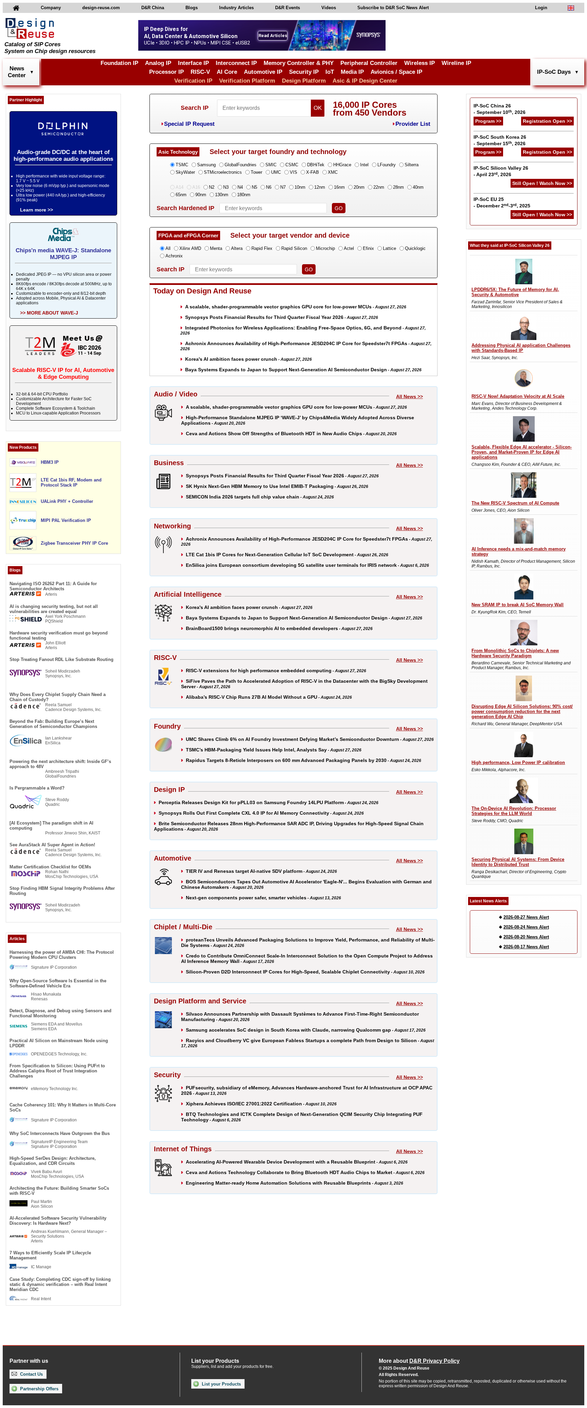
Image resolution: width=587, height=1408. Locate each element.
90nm (200, 194)
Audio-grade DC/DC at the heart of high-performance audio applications (63, 155)
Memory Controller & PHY (299, 63)
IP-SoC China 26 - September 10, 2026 (500, 109)
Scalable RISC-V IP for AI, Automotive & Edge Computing (63, 373)
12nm (319, 187)
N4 (240, 187)
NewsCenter (17, 72)
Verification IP (193, 81)
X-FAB (312, 172)
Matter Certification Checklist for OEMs (50, 866)
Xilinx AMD (190, 248)
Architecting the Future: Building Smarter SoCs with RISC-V (59, 1191)
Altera (237, 248)
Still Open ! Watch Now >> (542, 183)
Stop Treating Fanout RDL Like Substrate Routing (61, 659)
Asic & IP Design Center (365, 81)
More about (419, 1361)
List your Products (220, 1384)
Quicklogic (415, 248)
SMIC (271, 164)
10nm (300, 187)
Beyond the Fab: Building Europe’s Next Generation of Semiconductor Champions (53, 724)
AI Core (227, 72)
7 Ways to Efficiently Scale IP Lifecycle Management (50, 1255)
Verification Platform (247, 81)
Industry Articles (236, 7)
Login (541, 7)
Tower (256, 172)
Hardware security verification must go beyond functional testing (59, 635)
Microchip (325, 248)
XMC (333, 172)
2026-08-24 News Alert (526, 927)
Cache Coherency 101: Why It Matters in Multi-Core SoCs (63, 1107)
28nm (398, 187)
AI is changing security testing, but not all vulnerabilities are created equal (54, 609)
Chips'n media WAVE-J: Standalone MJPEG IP (63, 253)
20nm (359, 187)
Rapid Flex (261, 248)
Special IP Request (189, 124)
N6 (268, 187)
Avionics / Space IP (396, 72)
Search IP (195, 107)
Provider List (412, 124)
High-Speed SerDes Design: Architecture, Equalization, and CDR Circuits (53, 1161)
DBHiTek (315, 164)
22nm (378, 187)
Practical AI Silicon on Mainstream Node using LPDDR (59, 1043)
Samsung (206, 164)
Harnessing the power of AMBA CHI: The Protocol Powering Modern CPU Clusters (62, 955)
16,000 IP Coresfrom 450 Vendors (369, 109)
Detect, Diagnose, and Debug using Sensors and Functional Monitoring (60, 1013)
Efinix (368, 248)
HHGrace (342, 164)
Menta (216, 248)
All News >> (409, 396)
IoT (329, 72)
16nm (339, 187)
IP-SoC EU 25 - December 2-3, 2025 (502, 202)
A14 (179, 187)
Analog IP (158, 63)
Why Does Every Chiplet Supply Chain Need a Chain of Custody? (58, 697)
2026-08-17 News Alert (526, 946)
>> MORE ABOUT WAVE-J (49, 313)
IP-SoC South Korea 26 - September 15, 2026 (500, 140)
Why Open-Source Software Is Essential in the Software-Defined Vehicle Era (58, 983)
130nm (221, 194)
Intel (364, 164)
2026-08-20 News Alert (526, 936)
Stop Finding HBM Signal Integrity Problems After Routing (62, 891)
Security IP (304, 72)
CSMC (291, 164)
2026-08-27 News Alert (526, 917)
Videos (328, 7)
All (168, 248)
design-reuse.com (101, 7)
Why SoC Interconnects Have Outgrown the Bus (60, 1133)
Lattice (389, 248)
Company (51, 7)
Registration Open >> (547, 121)
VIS (293, 172)
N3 (226, 187)
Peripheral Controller (368, 63)
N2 (211, 187)
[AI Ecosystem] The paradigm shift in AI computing (51, 825)
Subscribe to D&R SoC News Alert (393, 7)
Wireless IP (419, 63)
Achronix (174, 255)
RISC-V (200, 72)
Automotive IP (263, 72)
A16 (196, 187)
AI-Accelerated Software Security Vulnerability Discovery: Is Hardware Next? (58, 1221)
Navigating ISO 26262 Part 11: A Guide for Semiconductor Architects (53, 586)
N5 (254, 187)
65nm (181, 194)
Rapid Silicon (294, 248)
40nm (418, 187)
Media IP (352, 72)
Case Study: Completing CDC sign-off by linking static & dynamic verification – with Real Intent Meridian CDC (60, 1284)
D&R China (152, 7)
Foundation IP (119, 63)
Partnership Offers (38, 1388)
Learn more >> (36, 210)
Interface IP (193, 63)
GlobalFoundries (240, 164)
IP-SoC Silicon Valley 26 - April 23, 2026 (501, 171)
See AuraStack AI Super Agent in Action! (52, 844)
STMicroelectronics (223, 172)
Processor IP (166, 72)
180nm (243, 194)
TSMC (182, 164)
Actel (349, 248)
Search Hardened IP (185, 208)
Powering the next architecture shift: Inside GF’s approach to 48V (60, 764)
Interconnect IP (236, 63)
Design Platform (304, 81)
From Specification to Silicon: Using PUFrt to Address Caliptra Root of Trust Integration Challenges (57, 1071)
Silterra (412, 164)
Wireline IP (456, 63)
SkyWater (185, 172)
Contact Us (31, 1374)
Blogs (191, 7)
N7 (283, 187)
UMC (276, 172)
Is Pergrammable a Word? (37, 788)
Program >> (488, 121)
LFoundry (386, 164)
